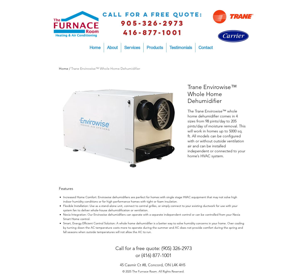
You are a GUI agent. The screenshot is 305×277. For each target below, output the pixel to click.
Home (63, 69)
